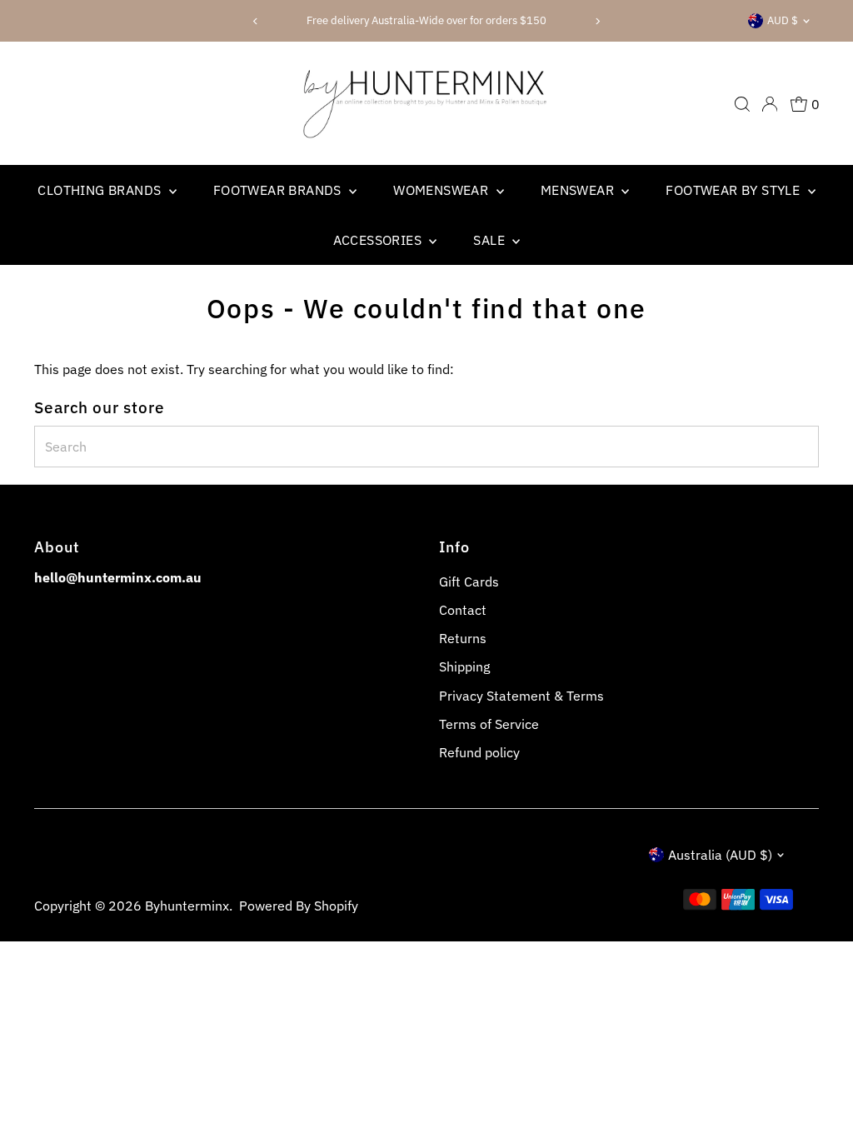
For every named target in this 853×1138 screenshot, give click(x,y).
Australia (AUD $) (720, 854)
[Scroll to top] (819, 1092)
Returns (462, 638)
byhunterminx (187, 905)
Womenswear (442, 190)
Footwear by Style (734, 190)
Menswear (579, 190)
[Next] (597, 21)
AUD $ (782, 20)
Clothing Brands (100, 190)
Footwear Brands (279, 190)
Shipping (464, 666)
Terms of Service (489, 724)
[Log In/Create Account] (769, 104)
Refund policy (479, 752)
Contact (462, 609)
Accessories (379, 240)
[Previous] (255, 21)
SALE (490, 240)
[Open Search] (742, 104)
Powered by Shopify (298, 905)
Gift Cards (469, 581)
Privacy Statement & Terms (521, 695)
